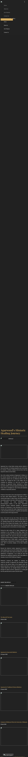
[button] (7, 19)
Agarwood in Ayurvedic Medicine (9, 652)
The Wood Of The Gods (6, 617)
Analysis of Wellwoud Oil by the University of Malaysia (14, 722)
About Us (6, 8)
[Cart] (26, 1)
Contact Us (6, 16)
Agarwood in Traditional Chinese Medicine (11, 687)
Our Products (7, 12)
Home (5, 5)
